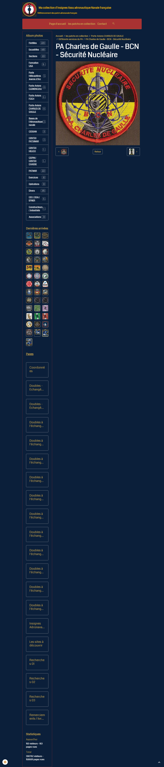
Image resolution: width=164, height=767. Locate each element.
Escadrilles (37, 49)
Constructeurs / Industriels (37, 208)
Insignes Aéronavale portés (37, 625)
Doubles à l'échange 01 (36, 460)
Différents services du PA (71, 39)
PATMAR (37, 170)
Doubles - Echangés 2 (36, 406)
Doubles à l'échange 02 (36, 479)
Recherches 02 (36, 680)
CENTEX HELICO (37, 149)
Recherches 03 (36, 698)
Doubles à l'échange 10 (36, 588)
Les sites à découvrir (36, 643)
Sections (37, 56)
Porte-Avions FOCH (37, 97)
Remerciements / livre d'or (37, 716)
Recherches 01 (36, 662)
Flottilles (37, 43)
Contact (102, 24)
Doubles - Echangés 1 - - (37, 387)
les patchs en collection (81, 24)
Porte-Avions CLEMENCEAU (37, 87)
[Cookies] (5, 762)
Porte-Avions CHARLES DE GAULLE (107, 36)
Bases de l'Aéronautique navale (38, 121)
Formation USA (37, 64)
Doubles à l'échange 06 (36, 552)
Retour (98, 151)
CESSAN (37, 131)
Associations (37, 216)
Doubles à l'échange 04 (36, 515)
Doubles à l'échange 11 (36, 607)
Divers (37, 190)
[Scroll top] (159, 762)
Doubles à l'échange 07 (36, 570)
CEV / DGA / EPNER (37, 199)
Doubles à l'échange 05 (36, 534)
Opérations (37, 184)
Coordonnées (37, 369)
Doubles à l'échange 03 (36, 497)
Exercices (37, 177)
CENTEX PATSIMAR (37, 140)
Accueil (59, 36)
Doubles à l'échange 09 (36, 442)
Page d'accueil (57, 24)
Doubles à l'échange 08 (36, 424)
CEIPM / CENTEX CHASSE (37, 161)
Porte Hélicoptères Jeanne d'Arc (37, 76)
